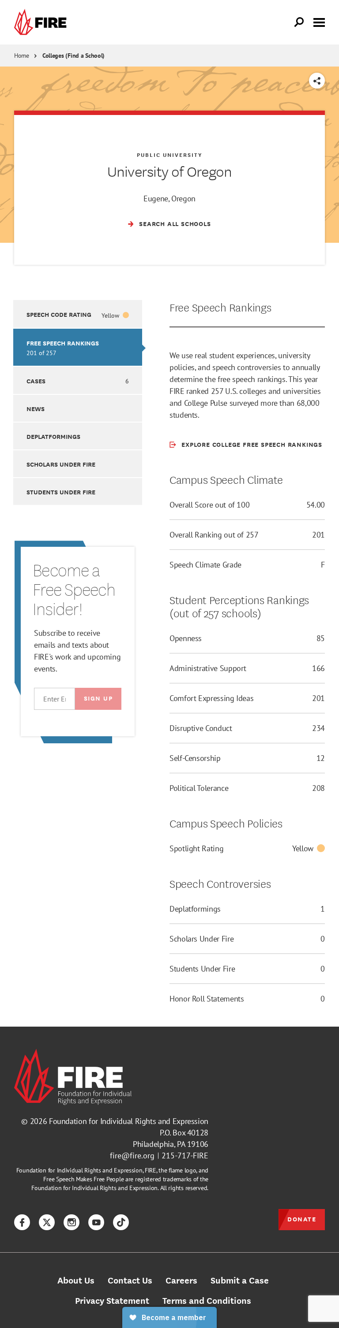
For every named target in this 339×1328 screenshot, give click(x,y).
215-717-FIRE (185, 1155)
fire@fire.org (132, 1155)
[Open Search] (299, 22)
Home (21, 55)
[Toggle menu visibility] (319, 21)
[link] (42, 22)
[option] (77, 314)
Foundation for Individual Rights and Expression (128, 1121)
